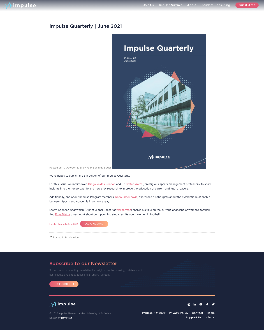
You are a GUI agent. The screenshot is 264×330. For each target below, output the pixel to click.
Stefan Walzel (134, 184)
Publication (72, 237)
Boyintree (66, 317)
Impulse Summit (170, 5)
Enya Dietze (62, 214)
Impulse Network (154, 312)
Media (211, 312)
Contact (197, 312)
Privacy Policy (178, 312)
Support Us (194, 317)
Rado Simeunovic (126, 197)
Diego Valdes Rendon (101, 184)
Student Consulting (216, 5)
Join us (210, 317)
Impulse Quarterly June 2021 (63, 224)
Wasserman (123, 210)
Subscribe (62, 283)
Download (94, 223)
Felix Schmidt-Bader (99, 167)
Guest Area (247, 5)
